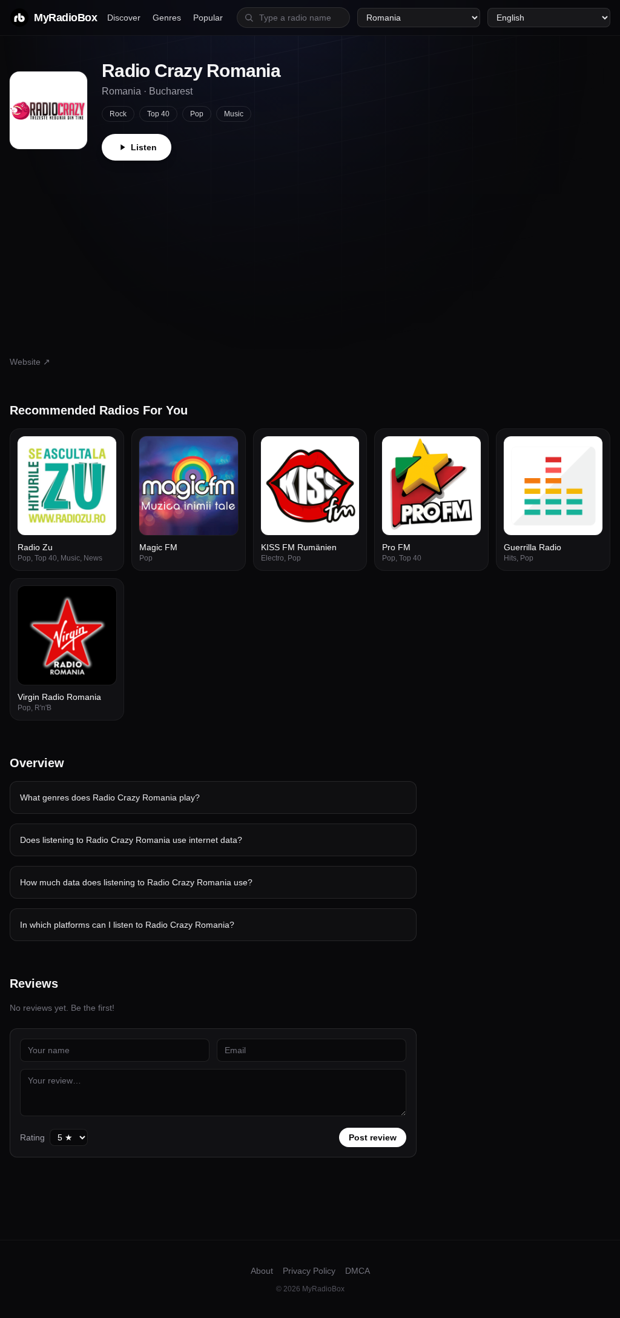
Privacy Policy (309, 1271)
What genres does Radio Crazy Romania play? (110, 797)
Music (233, 114)
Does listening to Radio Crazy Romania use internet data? (131, 840)
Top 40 (158, 114)
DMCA (357, 1271)
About (262, 1271)
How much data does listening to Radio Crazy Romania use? (136, 882)
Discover (123, 17)
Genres (167, 17)
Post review (373, 1137)
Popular (208, 17)
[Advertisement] (310, 251)
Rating (32, 1137)
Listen (144, 147)
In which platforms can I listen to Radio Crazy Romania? (127, 925)
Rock (118, 114)
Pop (196, 114)
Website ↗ (30, 362)
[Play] (100, 452)
